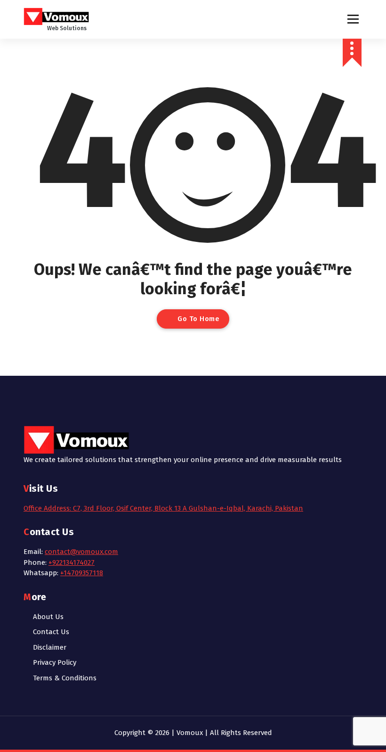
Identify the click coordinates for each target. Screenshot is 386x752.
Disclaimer (49, 647)
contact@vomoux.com (81, 551)
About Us (48, 616)
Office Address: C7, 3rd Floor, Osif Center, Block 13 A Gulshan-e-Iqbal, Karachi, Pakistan (163, 508)
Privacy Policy (54, 662)
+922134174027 (71, 562)
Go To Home (198, 318)
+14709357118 (81, 573)
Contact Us (51, 632)
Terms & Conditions (64, 678)
